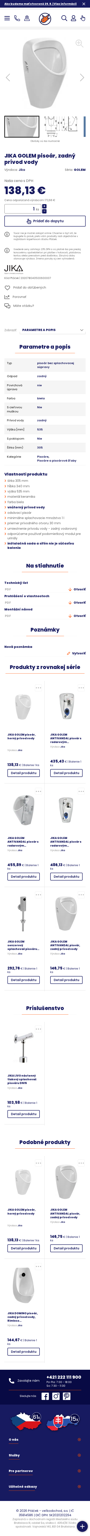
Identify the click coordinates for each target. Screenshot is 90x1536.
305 (40, 448)
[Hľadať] (64, 18)
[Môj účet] (73, 18)
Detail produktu (23, 773)
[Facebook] (46, 1396)
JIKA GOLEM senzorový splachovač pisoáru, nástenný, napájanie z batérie (23, 945)
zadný (42, 376)
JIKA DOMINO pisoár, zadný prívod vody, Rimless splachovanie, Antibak (22, 1317)
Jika (22, 170)
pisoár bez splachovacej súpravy (55, 365)
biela (41, 398)
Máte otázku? (23, 306)
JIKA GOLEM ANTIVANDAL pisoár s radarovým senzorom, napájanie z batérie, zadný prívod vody (66, 841)
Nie (39, 407)
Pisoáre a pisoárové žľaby (56, 461)
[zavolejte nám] (18, 18)
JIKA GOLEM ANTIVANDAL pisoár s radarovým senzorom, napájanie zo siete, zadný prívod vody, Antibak (66, 738)
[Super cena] (38, 688)
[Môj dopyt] (83, 18)
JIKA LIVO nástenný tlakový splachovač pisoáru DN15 (21, 1079)
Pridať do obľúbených (29, 287)
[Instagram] (57, 1396)
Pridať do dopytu (48, 221)
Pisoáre (42, 457)
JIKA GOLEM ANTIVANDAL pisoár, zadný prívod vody (65, 945)
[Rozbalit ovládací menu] (82, 1526)
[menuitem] (21, 127)
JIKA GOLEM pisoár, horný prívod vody (21, 736)
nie (39, 385)
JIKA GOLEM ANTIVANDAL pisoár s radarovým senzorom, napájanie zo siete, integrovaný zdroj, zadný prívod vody (23, 841)
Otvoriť (79, 589)
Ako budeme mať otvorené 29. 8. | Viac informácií (40, 4)
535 (40, 430)
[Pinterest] (67, 1396)
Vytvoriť (78, 653)
